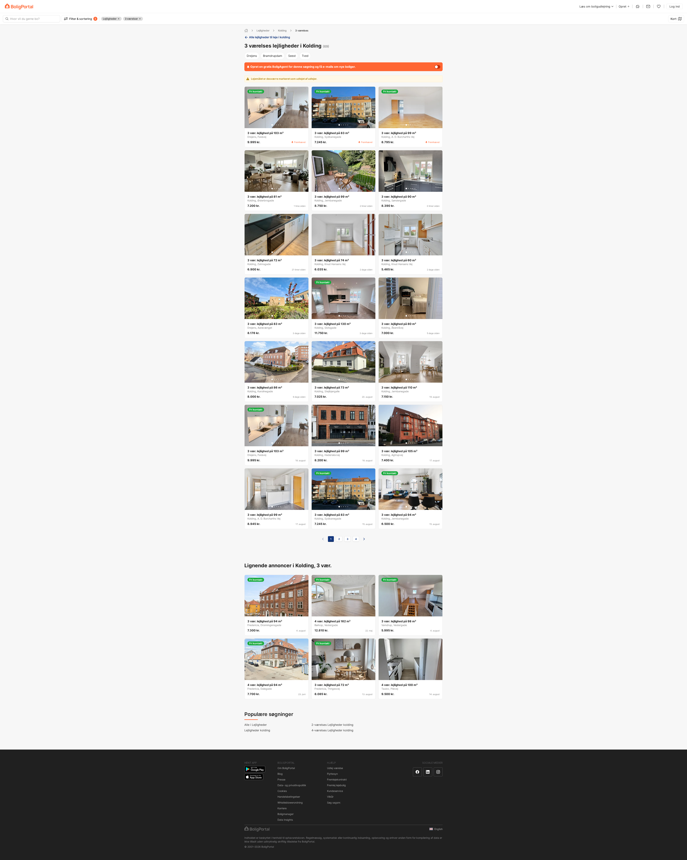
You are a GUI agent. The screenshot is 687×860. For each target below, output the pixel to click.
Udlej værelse (335, 768)
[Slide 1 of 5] (272, 125)
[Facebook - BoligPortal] (417, 771)
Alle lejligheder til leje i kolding (269, 37)
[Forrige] (323, 539)
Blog (280, 773)
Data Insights (285, 819)
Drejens (252, 56)
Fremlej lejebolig (336, 785)
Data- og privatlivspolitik (291, 785)
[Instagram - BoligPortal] (438, 771)
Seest (292, 56)
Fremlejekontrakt (337, 779)
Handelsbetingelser (288, 796)
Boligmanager (285, 813)
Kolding (282, 30)
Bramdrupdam (272, 56)
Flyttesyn (332, 773)
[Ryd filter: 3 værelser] (140, 19)
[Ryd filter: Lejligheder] (118, 19)
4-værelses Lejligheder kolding (332, 730)
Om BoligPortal (286, 768)
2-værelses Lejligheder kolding (332, 724)
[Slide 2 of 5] (274, 125)
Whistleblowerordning (290, 802)
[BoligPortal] (19, 6)
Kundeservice (335, 790)
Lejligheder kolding (257, 730)
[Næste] (364, 539)
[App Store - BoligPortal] (253, 777)
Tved (305, 56)
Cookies (282, 790)
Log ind (674, 6)
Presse (281, 779)
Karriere (282, 808)
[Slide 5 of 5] (281, 125)
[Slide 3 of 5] (276, 125)
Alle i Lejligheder (255, 724)
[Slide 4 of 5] (278, 125)
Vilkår (330, 796)
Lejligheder (263, 30)
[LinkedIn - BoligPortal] (427, 771)
